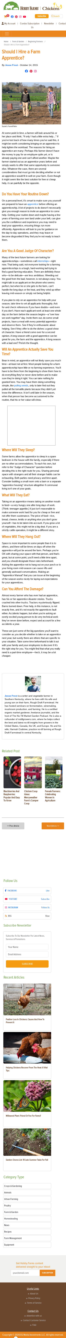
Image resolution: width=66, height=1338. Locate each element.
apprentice (32, 204)
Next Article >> (53, 826)
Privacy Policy (34, 1298)
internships (43, 261)
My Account (9, 23)
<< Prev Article (13, 826)
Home (6, 41)
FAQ (34, 1325)
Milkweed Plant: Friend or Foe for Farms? (23, 1115)
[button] (58, 772)
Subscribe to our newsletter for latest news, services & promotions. (25, 937)
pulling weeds (21, 385)
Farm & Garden (18, 41)
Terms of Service (34, 1302)
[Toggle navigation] (6, 34)
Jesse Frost (12, 65)
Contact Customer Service (34, 1320)
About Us (34, 1293)
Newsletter (49, 23)
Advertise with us (34, 1315)
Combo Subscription (29, 23)
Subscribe (41, 16)
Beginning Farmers (35, 41)
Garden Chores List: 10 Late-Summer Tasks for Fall (27, 1160)
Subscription (47, 1273)
